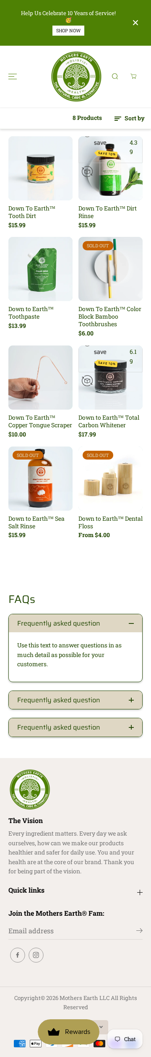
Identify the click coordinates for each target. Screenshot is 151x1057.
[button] (12, 76)
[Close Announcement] (135, 23)
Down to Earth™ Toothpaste (31, 312)
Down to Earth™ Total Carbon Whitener (108, 421)
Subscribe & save (110, 143)
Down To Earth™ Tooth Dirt (31, 212)
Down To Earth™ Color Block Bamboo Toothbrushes (109, 316)
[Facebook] (17, 955)
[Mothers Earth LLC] (75, 76)
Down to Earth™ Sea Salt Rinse (36, 522)
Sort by (134, 118)
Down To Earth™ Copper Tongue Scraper (40, 421)
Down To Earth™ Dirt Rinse (107, 212)
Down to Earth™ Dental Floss (110, 522)
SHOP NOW (68, 30)
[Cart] (133, 76)
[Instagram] (36, 955)
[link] (75, 789)
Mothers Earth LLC (84, 998)
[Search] (115, 76)
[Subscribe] (139, 931)
